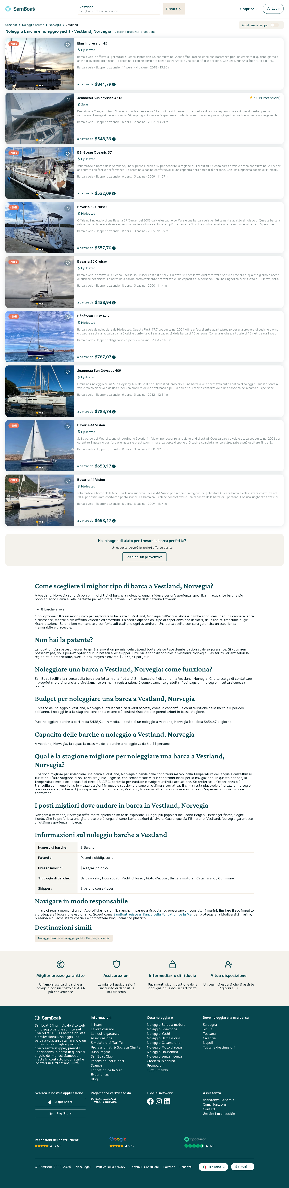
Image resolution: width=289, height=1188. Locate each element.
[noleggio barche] (20, 8)
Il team (96, 1024)
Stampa (96, 1065)
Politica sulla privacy (110, 1167)
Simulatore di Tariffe (107, 1042)
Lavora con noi (102, 1029)
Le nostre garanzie (105, 1033)
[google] (118, 1139)
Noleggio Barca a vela (163, 1038)
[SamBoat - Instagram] (158, 1101)
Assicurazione (101, 1038)
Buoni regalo (100, 1052)
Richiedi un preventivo (145, 556)
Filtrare (172, 9)
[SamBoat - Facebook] (150, 1101)
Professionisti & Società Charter (116, 1047)
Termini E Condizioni (144, 1167)
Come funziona (214, 1104)
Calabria (209, 1038)
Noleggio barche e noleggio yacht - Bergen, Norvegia (74, 938)
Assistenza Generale (218, 1100)
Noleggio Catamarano (163, 1042)
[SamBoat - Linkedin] (167, 1101)
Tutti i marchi (157, 1070)
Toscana (209, 1033)
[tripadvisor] (195, 1139)
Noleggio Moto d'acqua (164, 1047)
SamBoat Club (102, 1056)
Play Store (64, 1113)
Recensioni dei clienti (107, 1061)
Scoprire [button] (247, 8)
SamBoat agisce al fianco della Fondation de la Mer (153, 914)
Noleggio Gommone (162, 1029)
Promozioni (156, 1065)
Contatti (209, 1109)
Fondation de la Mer (106, 1070)
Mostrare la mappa (255, 25)
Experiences (100, 1074)
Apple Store (64, 1102)
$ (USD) (241, 1166)
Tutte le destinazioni (219, 1047)
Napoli (208, 1042)
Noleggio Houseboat (162, 1052)
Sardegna (210, 1024)
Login (275, 8)
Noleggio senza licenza (164, 1056)
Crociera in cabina (161, 1061)
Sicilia (207, 1029)
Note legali (83, 1167)
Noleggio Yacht (158, 1033)
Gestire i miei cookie (219, 1113)
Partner (169, 1167)
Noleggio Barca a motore (166, 1024)
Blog (94, 1079)
